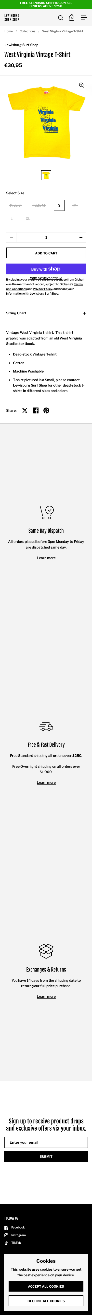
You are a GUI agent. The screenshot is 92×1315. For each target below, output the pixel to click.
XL (28, 218)
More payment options (46, 278)
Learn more (46, 558)
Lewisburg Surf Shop (21, 45)
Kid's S (15, 205)
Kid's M (39, 205)
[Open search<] (60, 17)
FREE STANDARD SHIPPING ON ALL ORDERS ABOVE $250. (46, 4)
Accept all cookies (46, 1286)
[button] (81, 237)
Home (8, 31)
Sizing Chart (16, 313)
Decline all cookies (46, 1301)
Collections (27, 31)
